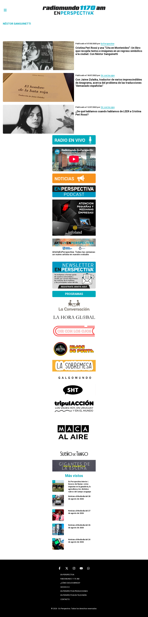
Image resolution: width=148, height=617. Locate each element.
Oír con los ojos (108, 75)
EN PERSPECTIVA (67, 575)
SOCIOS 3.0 (65, 587)
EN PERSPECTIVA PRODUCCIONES (74, 591)
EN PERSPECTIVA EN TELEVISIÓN (73, 595)
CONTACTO (65, 599)
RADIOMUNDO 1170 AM (69, 579)
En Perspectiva (107, 43)
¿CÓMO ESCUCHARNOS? (70, 583)
